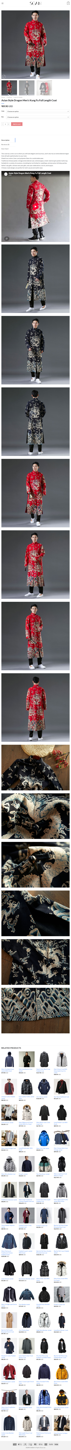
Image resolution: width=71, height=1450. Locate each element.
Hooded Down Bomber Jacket (43, 1305)
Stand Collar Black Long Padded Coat (43, 1070)
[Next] (66, 45)
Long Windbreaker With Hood (26, 1149)
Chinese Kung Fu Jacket (8, 1381)
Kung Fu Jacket (23, 1174)
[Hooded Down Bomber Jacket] (44, 1294)
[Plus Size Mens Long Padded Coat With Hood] (44, 1346)
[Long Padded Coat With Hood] (62, 1112)
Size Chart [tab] (5, 149)
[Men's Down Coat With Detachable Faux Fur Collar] (62, 1059)
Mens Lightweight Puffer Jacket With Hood (61, 1200)
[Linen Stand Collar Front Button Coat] (27, 1346)
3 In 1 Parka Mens (24, 1330)
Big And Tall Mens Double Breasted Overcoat (43, 1252)
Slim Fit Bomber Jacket (25, 1407)
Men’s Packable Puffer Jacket (42, 1382)
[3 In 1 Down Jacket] (44, 1087)
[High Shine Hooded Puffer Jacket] (44, 1397)
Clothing (9, 97)
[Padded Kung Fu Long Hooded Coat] (27, 1215)
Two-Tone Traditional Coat (61, 1097)
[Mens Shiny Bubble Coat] (9, 1164)
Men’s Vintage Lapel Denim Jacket (9, 1305)
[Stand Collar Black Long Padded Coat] (44, 1059)
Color (2, 111)
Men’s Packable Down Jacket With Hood (7, 1070)
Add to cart (17, 124)
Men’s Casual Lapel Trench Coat (26, 1382)
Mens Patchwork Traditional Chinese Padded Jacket (7, 1252)
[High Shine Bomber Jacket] (44, 1320)
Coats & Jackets (17, 97)
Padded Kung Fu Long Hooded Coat (25, 1226)
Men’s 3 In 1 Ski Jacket (42, 1148)
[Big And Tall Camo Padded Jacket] (62, 1241)
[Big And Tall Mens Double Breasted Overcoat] (44, 1241)
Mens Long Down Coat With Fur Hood (60, 1174)
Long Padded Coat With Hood (60, 1123)
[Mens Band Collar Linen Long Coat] (44, 1112)
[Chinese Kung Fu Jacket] (9, 1372)
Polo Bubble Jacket (24, 1304)
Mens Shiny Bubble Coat (8, 1174)
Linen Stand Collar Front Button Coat (26, 1356)
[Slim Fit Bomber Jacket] (27, 1397)
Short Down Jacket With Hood (61, 1382)
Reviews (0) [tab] (5, 144)
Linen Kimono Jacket (7, 1122)
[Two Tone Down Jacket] (44, 1164)
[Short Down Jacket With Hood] (62, 1372)
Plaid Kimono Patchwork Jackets (43, 1434)
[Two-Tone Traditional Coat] (62, 1087)
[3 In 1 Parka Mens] (27, 1320)
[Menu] (2, 3)
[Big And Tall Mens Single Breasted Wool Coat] (62, 1215)
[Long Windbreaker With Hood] (27, 1138)
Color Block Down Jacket (61, 1407)
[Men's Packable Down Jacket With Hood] (9, 1059)
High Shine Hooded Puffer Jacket (43, 1408)
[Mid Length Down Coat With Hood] (27, 1423)
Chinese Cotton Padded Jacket (8, 1097)
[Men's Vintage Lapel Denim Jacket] (9, 1294)
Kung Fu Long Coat (41, 1225)
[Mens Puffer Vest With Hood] (44, 1269)
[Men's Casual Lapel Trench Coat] (27, 1372)
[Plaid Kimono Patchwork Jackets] (44, 1423)
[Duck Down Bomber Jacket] (27, 1269)
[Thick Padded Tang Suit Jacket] (9, 1215)
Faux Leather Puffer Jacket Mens (26, 1097)
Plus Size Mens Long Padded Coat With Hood (43, 1356)
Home (3, 97)
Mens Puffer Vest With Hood (42, 1279)
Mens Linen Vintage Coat (8, 1148)
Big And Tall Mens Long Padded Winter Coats (60, 1356)
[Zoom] (4, 76)
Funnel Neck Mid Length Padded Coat (43, 1200)
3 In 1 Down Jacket (41, 1097)
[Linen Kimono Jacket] (9, 1112)
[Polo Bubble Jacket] (27, 1294)
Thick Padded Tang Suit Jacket (8, 1226)
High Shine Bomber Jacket (43, 1330)
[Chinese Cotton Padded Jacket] (9, 1087)
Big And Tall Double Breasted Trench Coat (7, 1331)
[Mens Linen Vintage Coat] (9, 1138)
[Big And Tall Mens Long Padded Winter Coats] (62, 1346)
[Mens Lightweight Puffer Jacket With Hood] (62, 1190)
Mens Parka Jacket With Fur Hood (61, 1279)
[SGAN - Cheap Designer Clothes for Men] (35, 3)
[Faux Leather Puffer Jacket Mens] (27, 1087)
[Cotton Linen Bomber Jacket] (9, 1423)
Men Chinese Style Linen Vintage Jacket (61, 1149)
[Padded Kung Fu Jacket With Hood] (27, 1241)
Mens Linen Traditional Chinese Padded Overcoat (26, 1200)
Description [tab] (5, 140)
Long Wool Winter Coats (61, 1330)
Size (2, 117)
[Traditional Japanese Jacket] (9, 1190)
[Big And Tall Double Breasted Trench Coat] (9, 1320)
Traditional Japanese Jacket (9, 1200)
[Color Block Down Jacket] (62, 1397)
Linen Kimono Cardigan (60, 1433)
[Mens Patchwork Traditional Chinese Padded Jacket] (9, 1241)
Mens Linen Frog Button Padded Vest (8, 1408)
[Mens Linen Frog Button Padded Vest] (9, 1397)
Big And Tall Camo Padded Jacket (61, 1252)
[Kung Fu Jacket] (27, 1164)
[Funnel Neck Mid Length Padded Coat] (44, 1190)
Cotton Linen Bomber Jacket (7, 1434)
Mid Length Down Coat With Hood (25, 1434)
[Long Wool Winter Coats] (62, 1320)
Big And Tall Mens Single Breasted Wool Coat (61, 1226)
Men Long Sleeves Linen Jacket (25, 1070)
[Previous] (5, 45)
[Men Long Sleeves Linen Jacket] (27, 1059)
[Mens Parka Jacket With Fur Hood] (62, 1269)
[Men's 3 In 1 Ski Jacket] (44, 1138)
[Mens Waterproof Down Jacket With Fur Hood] (27, 1112)
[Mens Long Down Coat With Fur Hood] (62, 1164)
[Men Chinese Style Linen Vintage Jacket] (62, 1138)
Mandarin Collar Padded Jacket (8, 1356)
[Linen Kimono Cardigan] (62, 1423)
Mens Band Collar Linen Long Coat (43, 1123)
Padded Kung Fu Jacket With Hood (25, 1252)
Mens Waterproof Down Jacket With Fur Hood (26, 1123)
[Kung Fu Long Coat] (44, 1215)
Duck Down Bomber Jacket (26, 1279)
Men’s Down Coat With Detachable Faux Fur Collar (60, 1070)
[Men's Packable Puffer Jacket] (44, 1372)
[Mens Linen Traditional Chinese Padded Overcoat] (27, 1190)
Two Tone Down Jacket (42, 1174)
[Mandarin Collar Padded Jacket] (9, 1346)
